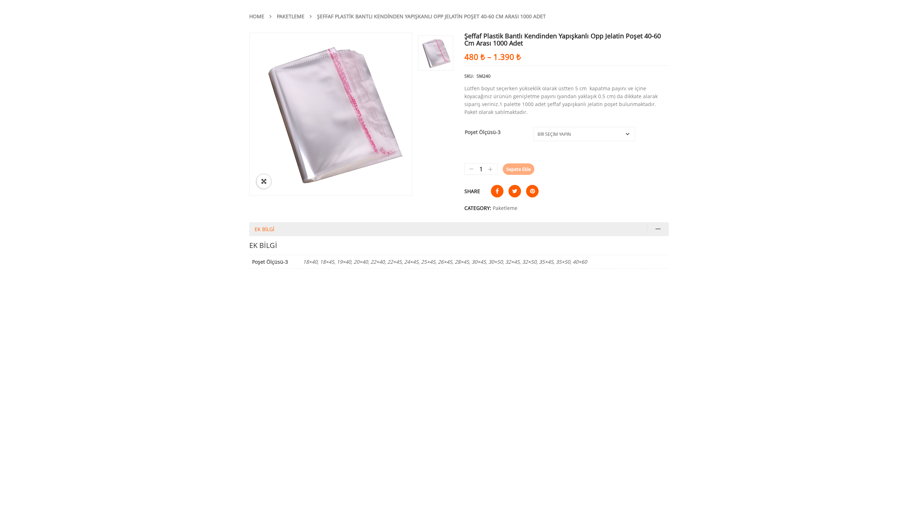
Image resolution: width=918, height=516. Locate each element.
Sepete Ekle (518, 169)
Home (256, 16)
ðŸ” (264, 181)
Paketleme (290, 16)
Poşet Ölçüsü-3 (483, 132)
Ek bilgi (264, 229)
